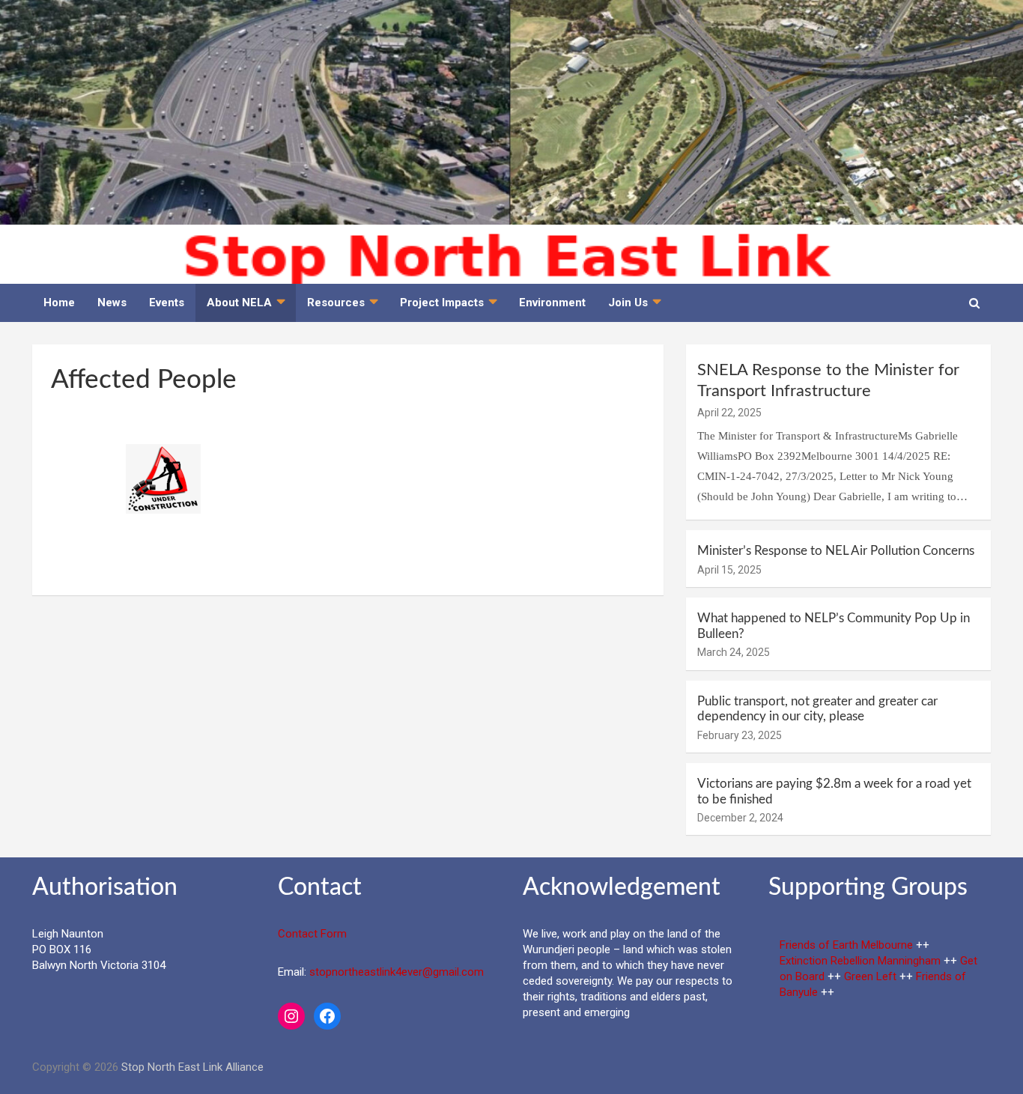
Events (166, 302)
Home (59, 302)
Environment (552, 302)
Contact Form (312, 933)
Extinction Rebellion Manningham (860, 960)
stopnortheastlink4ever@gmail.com (396, 972)
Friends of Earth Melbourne (846, 945)
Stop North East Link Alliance (192, 1067)
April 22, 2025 (729, 413)
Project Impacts (442, 302)
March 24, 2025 (733, 652)
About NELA (239, 302)
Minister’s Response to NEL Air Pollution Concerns (835, 550)
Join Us (628, 302)
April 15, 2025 (729, 570)
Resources (336, 302)
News (112, 302)
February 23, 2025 (739, 735)
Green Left (870, 976)
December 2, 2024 (740, 818)
